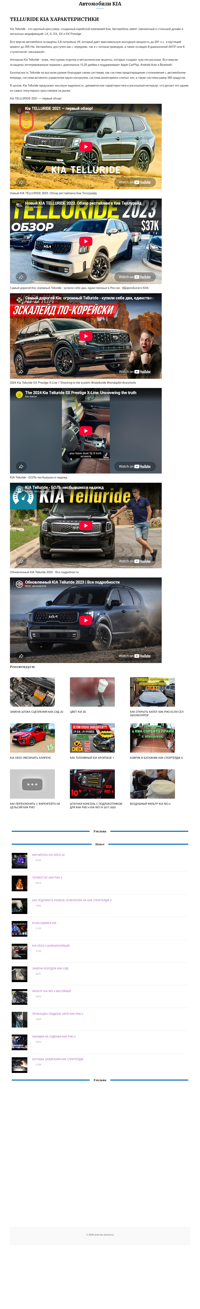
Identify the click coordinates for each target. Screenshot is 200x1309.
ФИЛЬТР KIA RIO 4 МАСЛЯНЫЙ (51, 991)
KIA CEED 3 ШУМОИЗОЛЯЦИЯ (51, 945)
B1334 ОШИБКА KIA (44, 923)
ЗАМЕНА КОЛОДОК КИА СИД (50, 968)
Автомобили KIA (100, 4)
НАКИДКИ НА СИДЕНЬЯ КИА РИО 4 (54, 1036)
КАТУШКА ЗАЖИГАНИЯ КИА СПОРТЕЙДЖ (57, 1059)
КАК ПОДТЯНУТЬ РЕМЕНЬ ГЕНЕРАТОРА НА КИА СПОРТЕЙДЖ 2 (72, 900)
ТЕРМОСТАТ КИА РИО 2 (47, 877)
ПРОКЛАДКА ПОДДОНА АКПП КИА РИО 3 (57, 1014)
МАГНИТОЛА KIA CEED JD (48, 855)
